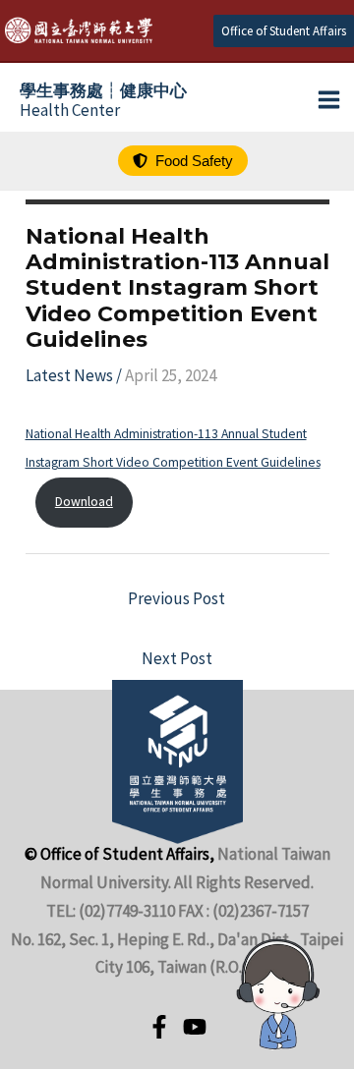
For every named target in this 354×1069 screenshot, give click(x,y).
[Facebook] (159, 1027)
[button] (283, 31)
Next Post (177, 658)
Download (84, 501)
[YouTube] (194, 1027)
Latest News (69, 375)
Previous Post (176, 598)
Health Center (103, 100)
